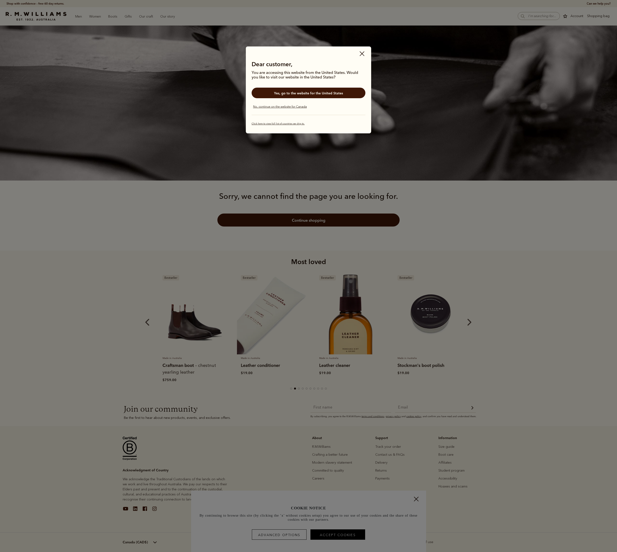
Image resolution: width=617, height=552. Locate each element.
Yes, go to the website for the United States (308, 93)
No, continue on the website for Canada (280, 106)
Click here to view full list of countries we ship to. (278, 123)
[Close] (362, 54)
